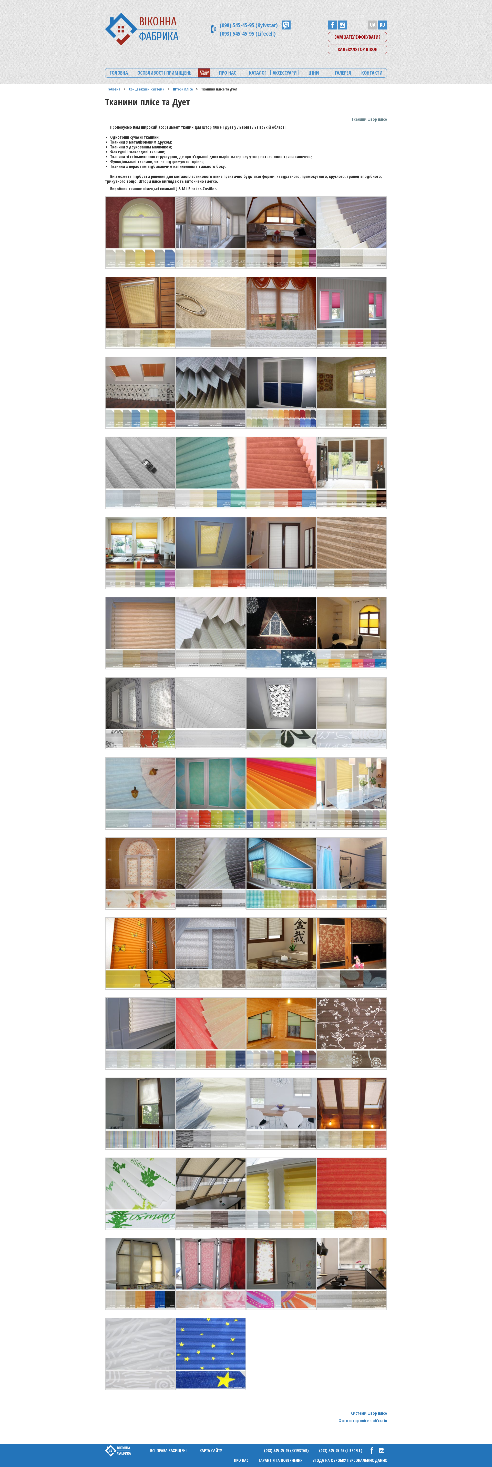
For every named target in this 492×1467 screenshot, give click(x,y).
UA (372, 25)
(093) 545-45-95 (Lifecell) (248, 33)
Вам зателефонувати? (357, 37)
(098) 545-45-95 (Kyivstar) (249, 25)
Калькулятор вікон (357, 49)
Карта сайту (211, 1450)
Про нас (241, 1460)
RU (382, 25)
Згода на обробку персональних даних (350, 1460)
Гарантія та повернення (280, 1460)
